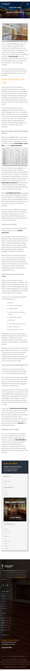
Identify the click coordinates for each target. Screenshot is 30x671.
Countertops (7, 531)
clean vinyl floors (8, 379)
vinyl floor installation (16, 50)
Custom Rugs (7, 541)
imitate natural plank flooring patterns (14, 178)
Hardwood (6, 536)
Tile (4, 534)
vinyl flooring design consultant (16, 291)
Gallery (3, 603)
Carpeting (6, 543)
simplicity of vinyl (10, 377)
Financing (4, 608)
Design (5, 492)
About (3, 596)
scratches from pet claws (16, 110)
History (5, 483)
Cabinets (6, 529)
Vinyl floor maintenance (9, 371)
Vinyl (5, 538)
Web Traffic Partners (21, 666)
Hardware (6, 546)
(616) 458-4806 (15, 7)
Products (4, 601)
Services (4, 598)
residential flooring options (10, 89)
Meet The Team (7, 481)
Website (14, 666)
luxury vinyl (7, 338)
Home (3, 659)
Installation (6, 494)
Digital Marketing (8, 666)
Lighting (6, 548)
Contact (4, 606)
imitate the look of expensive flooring (13, 139)
